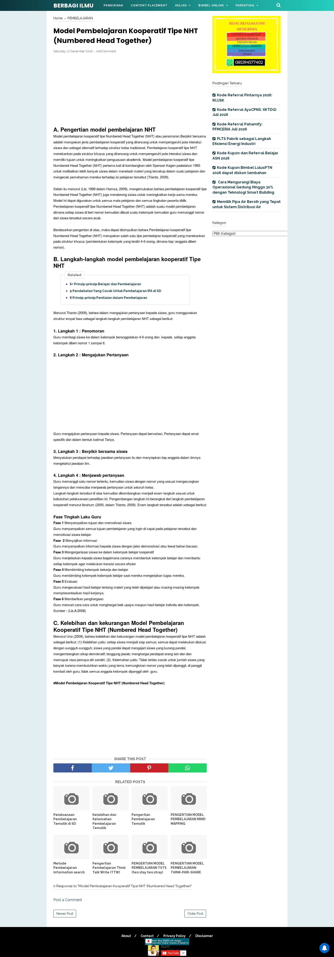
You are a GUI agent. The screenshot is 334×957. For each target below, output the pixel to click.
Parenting (245, 5)
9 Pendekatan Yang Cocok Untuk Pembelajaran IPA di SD (115, 291)
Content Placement (149, 5)
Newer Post (64, 913)
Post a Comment (67, 900)
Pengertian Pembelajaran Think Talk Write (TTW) (109, 868)
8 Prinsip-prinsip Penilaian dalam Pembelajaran (108, 298)
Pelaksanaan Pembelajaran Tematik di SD (65, 819)
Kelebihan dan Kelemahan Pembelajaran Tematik (104, 821)
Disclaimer (204, 936)
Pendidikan (113, 5)
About (126, 936)
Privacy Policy (174, 936)
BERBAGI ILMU (73, 6)
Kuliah (181, 5)
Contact (147, 936)
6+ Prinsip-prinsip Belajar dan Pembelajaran (105, 284)
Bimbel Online (211, 5)
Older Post (195, 913)
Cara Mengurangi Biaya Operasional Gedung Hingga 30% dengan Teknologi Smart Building (243, 187)
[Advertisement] (130, 90)
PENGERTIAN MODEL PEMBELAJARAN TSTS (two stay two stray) (149, 868)
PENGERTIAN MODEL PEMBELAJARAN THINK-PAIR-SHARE (187, 868)
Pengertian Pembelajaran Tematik (143, 819)
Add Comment (106, 51)
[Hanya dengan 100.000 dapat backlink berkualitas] (246, 72)
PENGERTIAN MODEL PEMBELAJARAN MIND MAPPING (188, 819)
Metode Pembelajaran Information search (69, 868)
